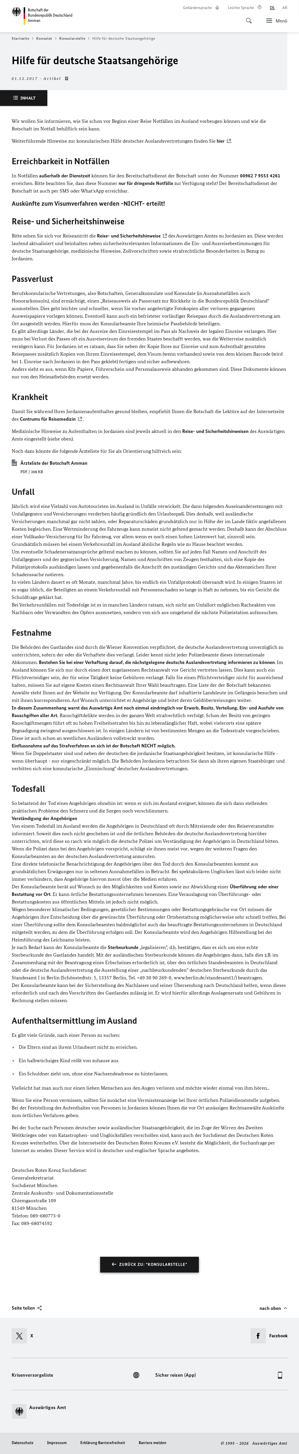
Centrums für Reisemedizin (48, 419)
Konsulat (44, 38)
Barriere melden (152, 1442)
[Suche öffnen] (247, 17)
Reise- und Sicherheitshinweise (129, 236)
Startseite (20, 38)
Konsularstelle (72, 38)
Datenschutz (22, 1442)
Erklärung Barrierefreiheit (102, 1442)
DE (272, 7)
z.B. (268, 955)
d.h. (173, 947)
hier (221, 141)
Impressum (57, 1442)
